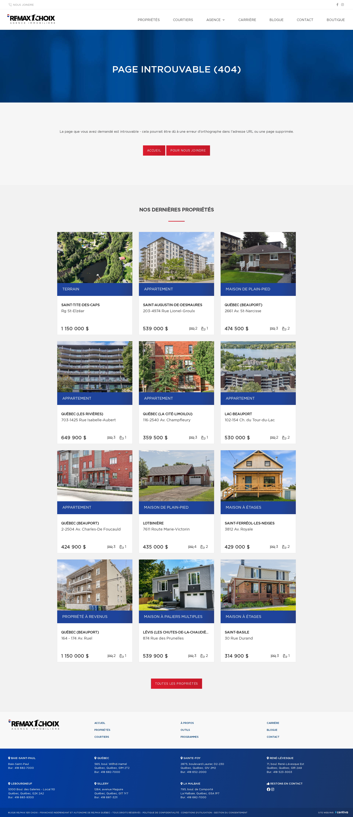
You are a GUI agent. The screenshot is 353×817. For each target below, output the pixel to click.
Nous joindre (23, 5)
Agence (213, 20)
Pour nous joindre (188, 150)
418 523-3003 (282, 772)
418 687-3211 (109, 797)
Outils (185, 730)
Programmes (190, 737)
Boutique (336, 20)
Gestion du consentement (230, 813)
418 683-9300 (24, 797)
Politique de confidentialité (161, 813)
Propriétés (149, 20)
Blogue (276, 20)
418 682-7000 (24, 768)
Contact (305, 20)
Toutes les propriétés (176, 683)
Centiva (341, 812)
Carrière (247, 20)
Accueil (154, 150)
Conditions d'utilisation (196, 813)
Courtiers (183, 20)
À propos (187, 723)
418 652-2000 (197, 772)
